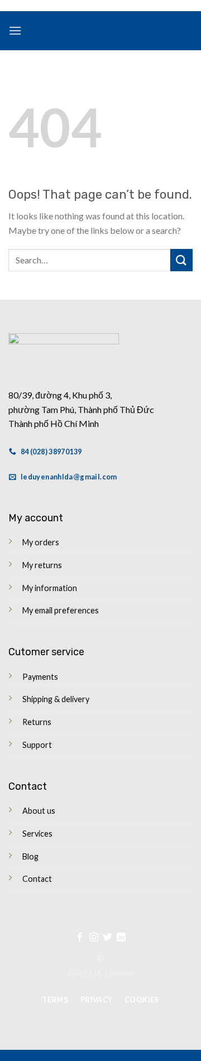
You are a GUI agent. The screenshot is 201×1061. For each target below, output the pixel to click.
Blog (30, 856)
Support (37, 745)
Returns (36, 722)
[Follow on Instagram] (93, 938)
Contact (37, 879)
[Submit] (181, 260)
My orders (40, 542)
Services (37, 833)
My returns (42, 565)
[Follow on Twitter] (107, 938)
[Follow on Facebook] (79, 938)
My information (49, 588)
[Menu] (15, 30)
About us (38, 810)
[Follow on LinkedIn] (121, 938)
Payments (40, 676)
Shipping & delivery (55, 699)
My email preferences (60, 610)
